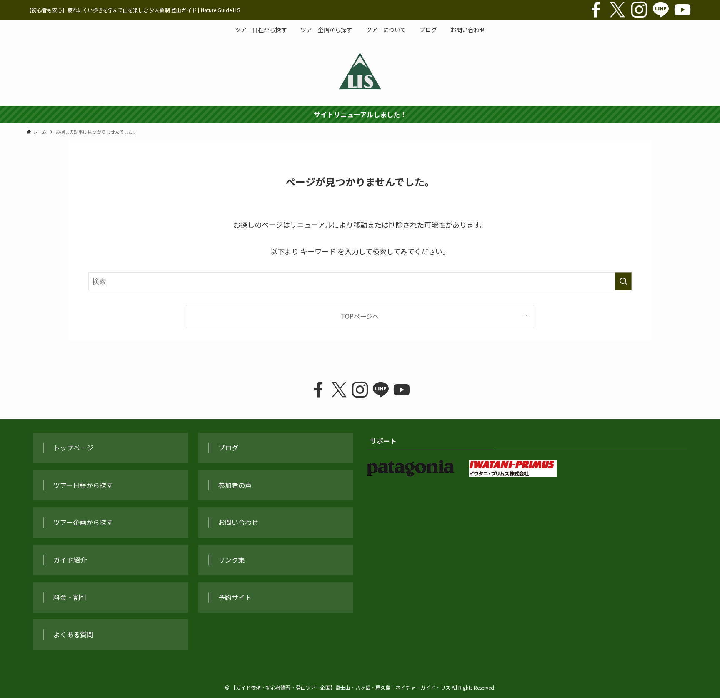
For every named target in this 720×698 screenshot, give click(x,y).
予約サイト (235, 597)
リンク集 (231, 560)
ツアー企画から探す (83, 522)
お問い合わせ (238, 522)
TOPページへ (360, 315)
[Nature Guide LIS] (360, 71)
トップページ (73, 448)
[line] (661, 10)
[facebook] (596, 10)
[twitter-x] (617, 10)
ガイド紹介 (70, 560)
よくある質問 (73, 634)
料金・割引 (70, 597)
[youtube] (682, 10)
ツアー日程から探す (83, 485)
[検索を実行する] (623, 281)
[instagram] (639, 10)
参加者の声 (235, 485)
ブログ (228, 448)
